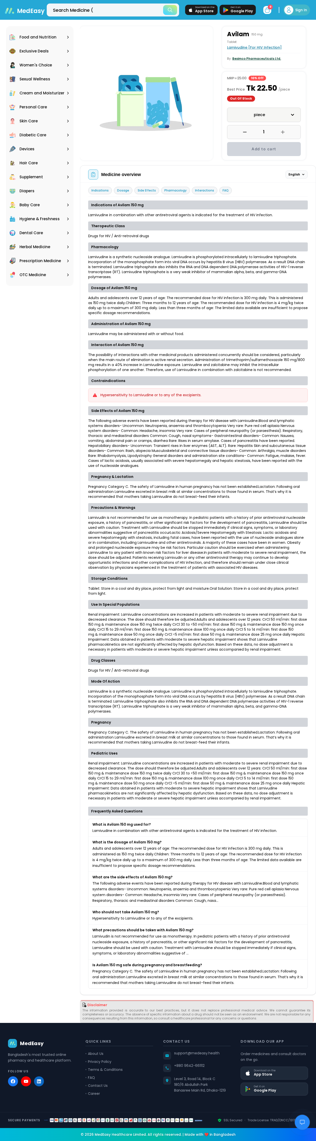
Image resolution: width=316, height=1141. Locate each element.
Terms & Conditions (105, 1069)
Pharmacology (175, 190)
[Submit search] (170, 10)
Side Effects (147, 190)
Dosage (123, 190)
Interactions (204, 190)
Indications (100, 190)
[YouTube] (26, 1081)
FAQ (226, 190)
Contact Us (98, 1085)
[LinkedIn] (39, 1081)
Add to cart (264, 149)
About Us (95, 1053)
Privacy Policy (99, 1061)
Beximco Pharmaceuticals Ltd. (256, 58)
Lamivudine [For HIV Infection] (254, 47)
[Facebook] (13, 1081)
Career (94, 1093)
